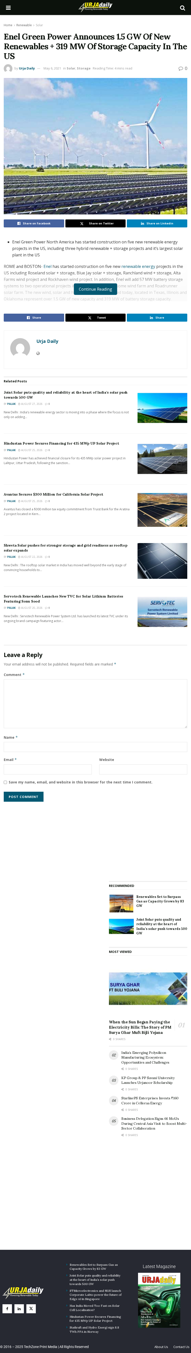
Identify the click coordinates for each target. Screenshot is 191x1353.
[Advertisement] (148, 838)
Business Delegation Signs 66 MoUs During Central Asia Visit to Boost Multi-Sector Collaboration (154, 1123)
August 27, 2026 (31, 404)
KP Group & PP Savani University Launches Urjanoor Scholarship (147, 1080)
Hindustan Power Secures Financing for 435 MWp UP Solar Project (61, 443)
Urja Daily (27, 68)
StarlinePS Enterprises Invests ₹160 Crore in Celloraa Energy (150, 1100)
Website (106, 759)
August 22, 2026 (31, 557)
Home (8, 25)
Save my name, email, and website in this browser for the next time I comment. (80, 782)
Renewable (24, 25)
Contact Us (181, 1347)
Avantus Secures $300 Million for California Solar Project (53, 494)
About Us (161, 1347)
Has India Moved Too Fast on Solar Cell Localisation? (95, 1308)
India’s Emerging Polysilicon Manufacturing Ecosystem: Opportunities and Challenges (145, 1057)
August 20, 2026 (31, 608)
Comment (14, 674)
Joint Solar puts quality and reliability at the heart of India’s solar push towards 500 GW (161, 926)
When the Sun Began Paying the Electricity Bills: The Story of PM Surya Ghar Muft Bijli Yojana (140, 1027)
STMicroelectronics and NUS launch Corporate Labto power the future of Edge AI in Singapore (96, 1295)
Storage (84, 68)
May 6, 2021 (52, 68)
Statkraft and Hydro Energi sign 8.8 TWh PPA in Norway (94, 1330)
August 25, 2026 (31, 450)
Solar (39, 25)
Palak (11, 404)
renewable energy (138, 266)
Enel (47, 266)
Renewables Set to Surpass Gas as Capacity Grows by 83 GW (160, 901)
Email (10, 759)
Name (11, 737)
